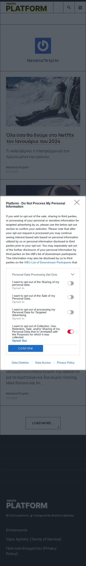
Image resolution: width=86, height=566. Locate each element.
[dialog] (43, 283)
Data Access (43, 362)
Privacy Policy (65, 362)
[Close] (78, 203)
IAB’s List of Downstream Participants (47, 262)
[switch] (70, 283)
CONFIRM (25, 348)
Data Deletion (20, 362)
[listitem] (43, 274)
